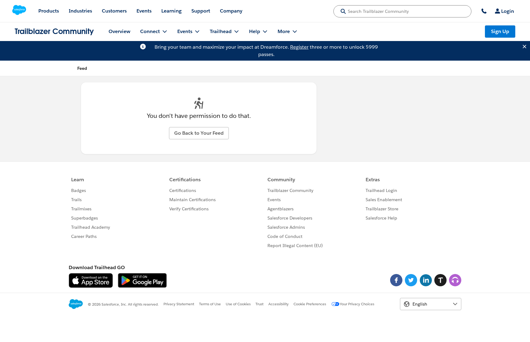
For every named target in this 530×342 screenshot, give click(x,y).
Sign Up (500, 31)
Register (299, 47)
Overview (119, 31)
